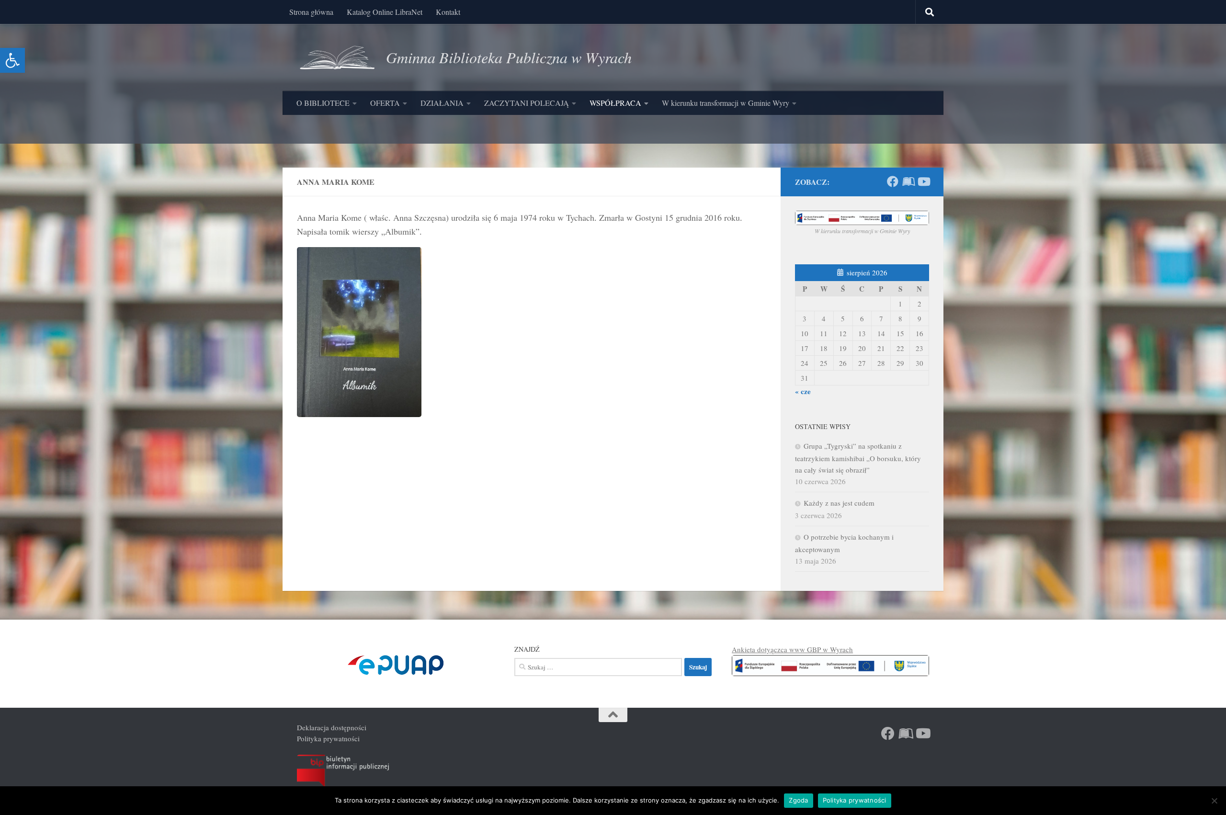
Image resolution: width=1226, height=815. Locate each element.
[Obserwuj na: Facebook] (892, 181)
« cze (803, 391)
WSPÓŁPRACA (615, 103)
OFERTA (385, 103)
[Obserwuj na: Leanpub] (908, 181)
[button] (12, 60)
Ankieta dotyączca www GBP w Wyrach (792, 649)
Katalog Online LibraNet (384, 12)
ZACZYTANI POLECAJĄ (526, 103)
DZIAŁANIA (442, 103)
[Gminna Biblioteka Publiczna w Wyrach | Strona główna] (336, 57)
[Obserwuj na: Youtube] (923, 181)
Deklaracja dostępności (331, 727)
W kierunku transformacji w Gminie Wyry (725, 103)
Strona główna (311, 12)
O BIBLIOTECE (323, 103)
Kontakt (448, 12)
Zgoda (798, 800)
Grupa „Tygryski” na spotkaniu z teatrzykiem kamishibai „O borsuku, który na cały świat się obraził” (858, 458)
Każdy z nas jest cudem (839, 503)
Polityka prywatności (328, 738)
